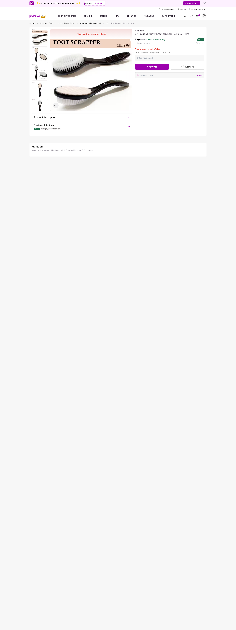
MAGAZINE (149, 16)
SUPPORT (184, 9)
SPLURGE (131, 16)
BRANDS (88, 16)
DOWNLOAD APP (168, 9)
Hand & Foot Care (66, 23)
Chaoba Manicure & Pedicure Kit (80, 150)
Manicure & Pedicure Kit (90, 23)
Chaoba (35, 150)
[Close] (204, 3)
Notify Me (152, 66)
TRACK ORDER (199, 9)
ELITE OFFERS (168, 16)
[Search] (185, 16)
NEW (117, 16)
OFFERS (103, 16)
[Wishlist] (191, 16)
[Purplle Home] (35, 15)
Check (200, 75)
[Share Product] (56, 105)
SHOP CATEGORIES (67, 16)
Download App (191, 3)
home (32, 23)
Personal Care (46, 23)
